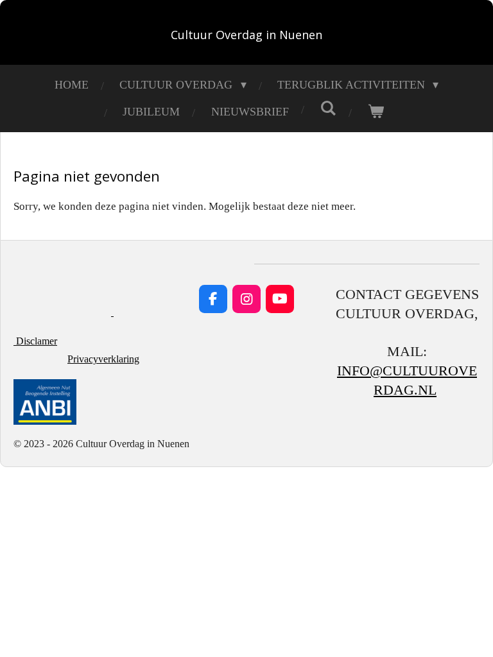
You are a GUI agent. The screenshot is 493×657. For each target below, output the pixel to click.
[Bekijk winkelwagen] (376, 111)
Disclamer (35, 341)
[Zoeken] (328, 109)
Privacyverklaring (103, 359)
